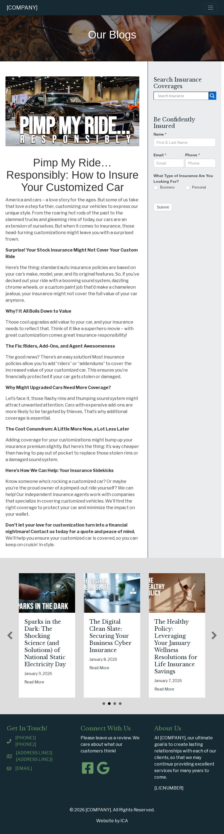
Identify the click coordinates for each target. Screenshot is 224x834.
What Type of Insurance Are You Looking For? (183, 179)
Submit (163, 207)
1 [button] (103, 703)
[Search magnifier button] (212, 96)
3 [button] (114, 703)
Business (167, 187)
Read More (34, 682)
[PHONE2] (25, 744)
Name (160, 134)
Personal (198, 187)
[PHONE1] (25, 737)
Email (160, 155)
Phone (192, 155)
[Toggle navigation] (210, 7)
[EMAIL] (23, 768)
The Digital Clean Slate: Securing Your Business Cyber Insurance (110, 635)
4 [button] (120, 703)
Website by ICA (112, 820)
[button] (9, 635)
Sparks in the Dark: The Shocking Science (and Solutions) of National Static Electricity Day (45, 643)
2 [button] (109, 703)
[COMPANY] (22, 7)
